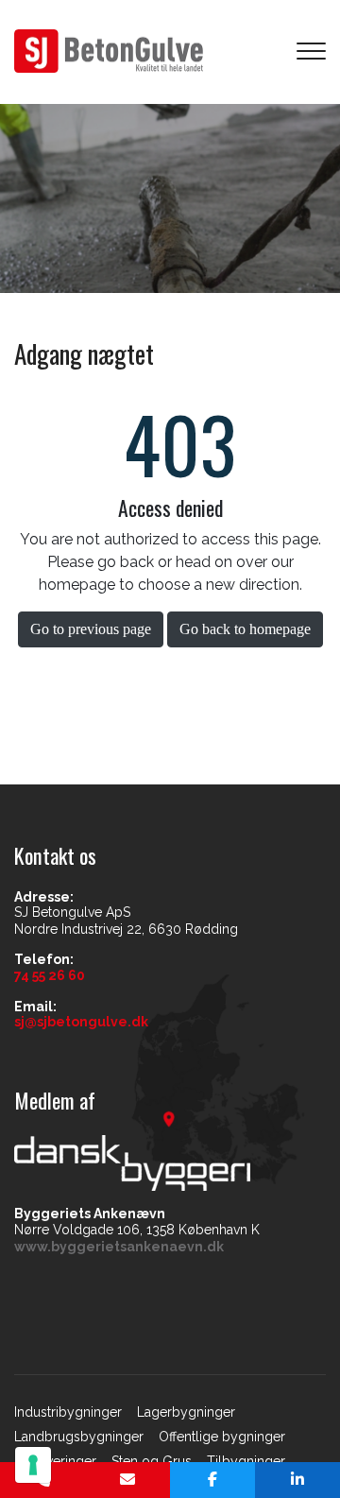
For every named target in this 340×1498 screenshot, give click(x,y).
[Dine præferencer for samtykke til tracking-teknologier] (33, 1465)
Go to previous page (90, 629)
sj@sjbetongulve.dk (81, 1021)
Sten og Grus (151, 1461)
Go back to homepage (245, 629)
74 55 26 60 (49, 975)
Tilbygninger (246, 1461)
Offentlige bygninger (222, 1436)
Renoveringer (55, 1461)
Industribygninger (68, 1412)
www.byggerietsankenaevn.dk (119, 1246)
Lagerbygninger (186, 1412)
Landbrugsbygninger (79, 1436)
